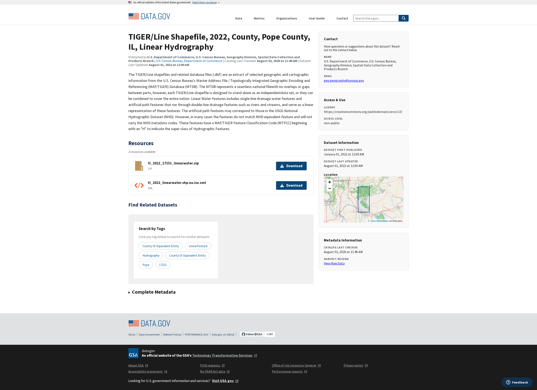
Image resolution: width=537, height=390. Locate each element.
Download (294, 166)
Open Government (149, 334)
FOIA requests (210, 365)
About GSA (136, 365)
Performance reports (287, 371)
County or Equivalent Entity (187, 255)
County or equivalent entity (160, 246)
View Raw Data (334, 263)
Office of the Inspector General (294, 365)
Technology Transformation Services (222, 355)
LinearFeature (198, 246)
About (131, 334)
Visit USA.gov (223, 380)
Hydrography (150, 255)
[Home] (149, 16)
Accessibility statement (145, 371)
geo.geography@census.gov (344, 80)
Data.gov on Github (223, 334)
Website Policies (172, 334)
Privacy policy (354, 365)
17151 (163, 265)
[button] (329, 182)
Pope (145, 265)
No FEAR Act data (213, 371)
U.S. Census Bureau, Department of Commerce (189, 61)
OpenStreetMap (379, 220)
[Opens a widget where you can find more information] (517, 382)
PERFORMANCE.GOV (196, 334)
